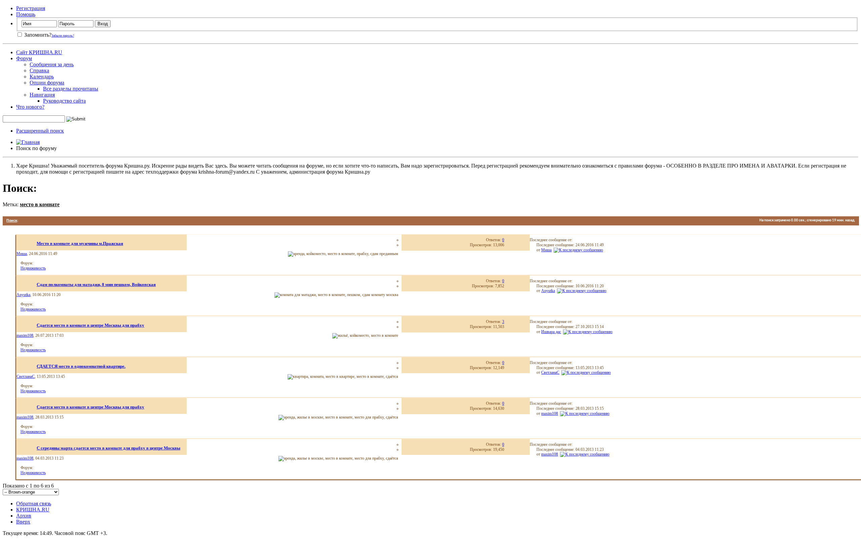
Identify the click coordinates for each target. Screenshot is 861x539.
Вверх (23, 522)
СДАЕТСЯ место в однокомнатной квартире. (81, 366)
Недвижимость (33, 268)
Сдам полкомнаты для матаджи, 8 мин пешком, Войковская (96, 284)
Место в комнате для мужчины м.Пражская (80, 243)
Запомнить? (37, 35)
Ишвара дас (551, 331)
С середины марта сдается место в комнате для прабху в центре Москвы (108, 448)
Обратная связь (33, 503)
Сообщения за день (52, 64)
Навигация (42, 95)
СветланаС (25, 376)
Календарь (42, 76)
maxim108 (24, 335)
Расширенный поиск (40, 131)
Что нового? (30, 107)
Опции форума (47, 82)
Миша (21, 253)
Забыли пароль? (62, 35)
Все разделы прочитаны (70, 89)
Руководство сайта (64, 101)
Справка (39, 70)
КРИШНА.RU (32, 509)
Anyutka (23, 294)
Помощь (25, 14)
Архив (23, 515)
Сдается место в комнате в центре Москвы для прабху (90, 325)
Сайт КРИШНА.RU (39, 52)
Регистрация (30, 8)
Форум (24, 58)
